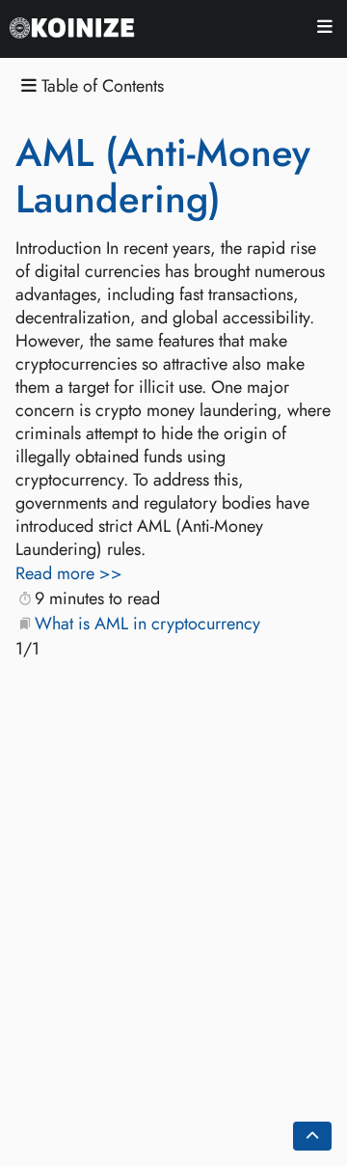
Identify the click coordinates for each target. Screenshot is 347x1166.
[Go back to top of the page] (312, 1136)
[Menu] (324, 29)
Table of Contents (100, 86)
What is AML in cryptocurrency (147, 623)
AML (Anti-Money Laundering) (162, 175)
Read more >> (68, 573)
